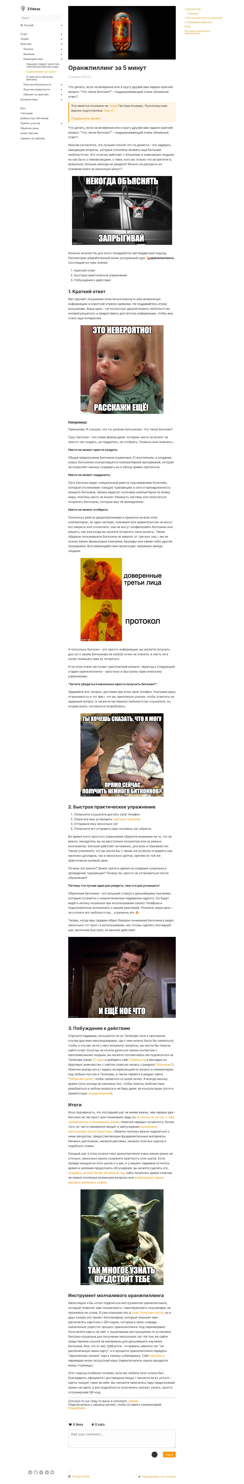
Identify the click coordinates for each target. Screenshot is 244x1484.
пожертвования (99, 1093)
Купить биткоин (29, 133)
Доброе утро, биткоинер (34, 118)
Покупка (28, 49)
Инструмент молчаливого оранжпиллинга (197, 32)
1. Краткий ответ (193, 9)
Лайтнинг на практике (36, 94)
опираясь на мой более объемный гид (96, 1173)
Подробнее (76, 1408)
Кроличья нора (29, 99)
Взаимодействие (33, 59)
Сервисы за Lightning (32, 138)
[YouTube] (52, 1472)
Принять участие (30, 123)
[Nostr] (41, 1472)
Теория (24, 39)
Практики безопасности (37, 84)
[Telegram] (30, 1472)
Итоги (188, 26)
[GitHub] (36, 1472)
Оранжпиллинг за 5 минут (41, 71)
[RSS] (47, 1472)
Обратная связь (29, 128)
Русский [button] (28, 25)
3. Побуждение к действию (198, 22)
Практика (26, 44)
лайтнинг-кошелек (126, 819)
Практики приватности (36, 89)
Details (133, 1401)
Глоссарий (26, 113)
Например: (193, 13)
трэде (113, 105)
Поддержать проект (86, 118)
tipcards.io (157, 1355)
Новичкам (164, 1064)
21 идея (98, 1059)
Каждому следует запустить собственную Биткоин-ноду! (43, 65)
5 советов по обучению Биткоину (39, 78)
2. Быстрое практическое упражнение (204, 18)
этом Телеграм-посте (147, 1312)
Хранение (28, 54)
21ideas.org (137, 1059)
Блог (23, 108)
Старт (23, 34)
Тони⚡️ (108, 110)
